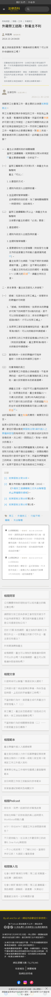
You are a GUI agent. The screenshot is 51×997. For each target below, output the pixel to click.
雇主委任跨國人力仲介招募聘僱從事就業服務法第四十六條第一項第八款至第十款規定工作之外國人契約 (25, 758)
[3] (29, 273)
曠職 (7, 520)
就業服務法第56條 (18, 478)
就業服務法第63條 (18, 504)
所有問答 (6, 21)
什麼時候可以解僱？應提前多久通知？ (23, 681)
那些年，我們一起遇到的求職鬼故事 (22, 807)
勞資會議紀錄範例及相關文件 (19, 788)
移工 (11, 515)
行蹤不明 (35, 515)
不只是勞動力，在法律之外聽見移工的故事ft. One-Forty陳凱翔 (25, 840)
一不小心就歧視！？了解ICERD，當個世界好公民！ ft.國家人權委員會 (24, 851)
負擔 (25, 415)
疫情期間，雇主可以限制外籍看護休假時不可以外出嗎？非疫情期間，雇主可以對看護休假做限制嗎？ (25, 657)
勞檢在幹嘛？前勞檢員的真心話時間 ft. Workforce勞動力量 (24, 817)
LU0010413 (18, 557)
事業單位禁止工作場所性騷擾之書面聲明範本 (25, 772)
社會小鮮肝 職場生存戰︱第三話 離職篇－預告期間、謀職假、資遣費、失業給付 (25, 887)
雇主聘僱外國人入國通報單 (18, 746)
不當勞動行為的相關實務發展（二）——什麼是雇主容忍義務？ (25, 725)
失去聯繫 (18, 520)
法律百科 (17, 92)
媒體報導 (31, 968)
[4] (14, 409)
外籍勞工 (29, 21)
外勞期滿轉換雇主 (13, 645)
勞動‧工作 (17, 21)
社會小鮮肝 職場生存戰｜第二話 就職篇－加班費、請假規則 (25, 875)
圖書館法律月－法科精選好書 (19, 896)
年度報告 (19, 968)
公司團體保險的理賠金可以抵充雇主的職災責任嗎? (25, 605)
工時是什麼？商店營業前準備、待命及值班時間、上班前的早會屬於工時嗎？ (25, 690)
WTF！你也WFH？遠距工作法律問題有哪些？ (25, 828)
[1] (8, 157)
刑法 (46, 401)
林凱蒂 (13, 34)
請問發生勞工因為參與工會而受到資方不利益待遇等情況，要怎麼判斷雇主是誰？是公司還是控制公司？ (25, 618)
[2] (10, 256)
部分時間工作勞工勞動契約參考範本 (22, 781)
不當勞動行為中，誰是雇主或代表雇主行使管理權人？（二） (25, 702)
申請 (46, 117)
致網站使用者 (26, 973)
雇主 (39, 130)
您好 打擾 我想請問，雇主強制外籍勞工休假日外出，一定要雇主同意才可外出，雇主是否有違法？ (25, 634)
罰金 (11, 410)
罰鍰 (25, 273)
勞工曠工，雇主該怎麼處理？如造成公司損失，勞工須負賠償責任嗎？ (25, 713)
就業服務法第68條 (18, 498)
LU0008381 (18, 530)
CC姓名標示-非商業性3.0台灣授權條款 (31, 927)
